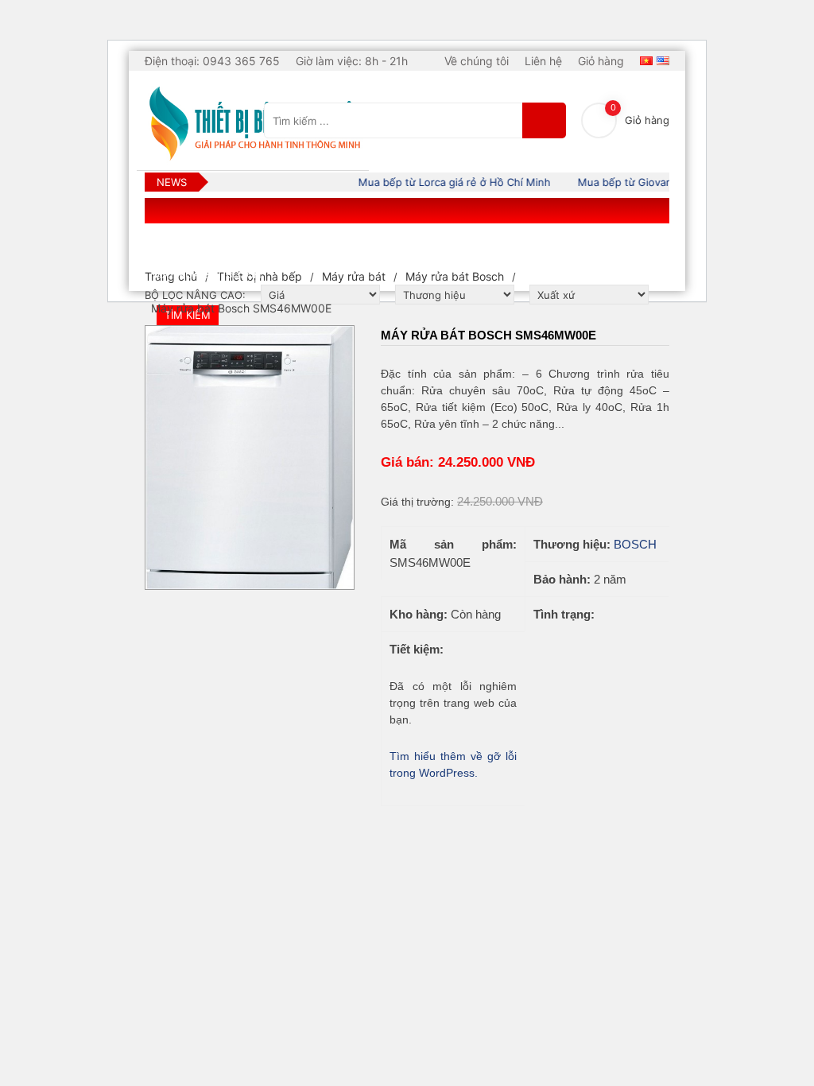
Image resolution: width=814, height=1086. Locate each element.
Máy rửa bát (354, 276)
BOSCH (635, 544)
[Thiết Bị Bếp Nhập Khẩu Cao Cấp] (253, 124)
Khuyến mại (594, 243)
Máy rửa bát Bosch (454, 276)
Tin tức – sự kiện (494, 243)
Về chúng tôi (476, 61)
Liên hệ (543, 61)
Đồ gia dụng (299, 243)
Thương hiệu (391, 243)
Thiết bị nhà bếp (200, 243)
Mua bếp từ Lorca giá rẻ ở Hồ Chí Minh (446, 182)
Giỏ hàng (601, 61)
